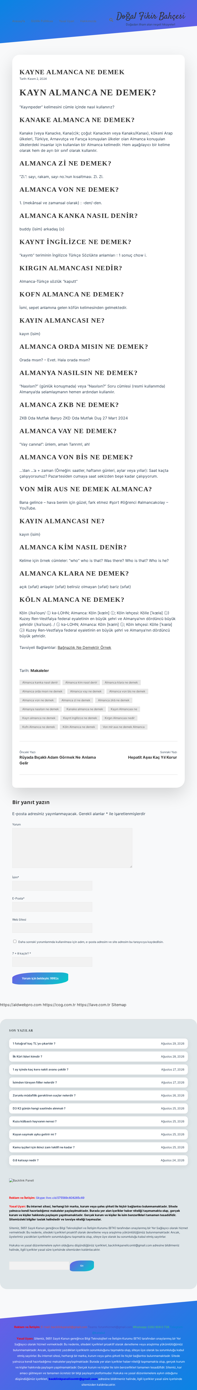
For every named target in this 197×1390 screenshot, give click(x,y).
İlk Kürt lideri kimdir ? (27, 1056)
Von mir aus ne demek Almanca (124, 727)
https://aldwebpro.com (21, 1004)
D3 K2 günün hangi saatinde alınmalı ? (39, 1108)
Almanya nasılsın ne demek (40, 709)
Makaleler (40, 670)
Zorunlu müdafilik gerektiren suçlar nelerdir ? (44, 1095)
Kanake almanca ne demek (85, 709)
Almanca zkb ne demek (113, 700)
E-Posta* (18, 898)
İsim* (15, 877)
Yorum (16, 824)
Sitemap (118, 1004)
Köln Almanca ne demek (79, 727)
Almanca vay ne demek (86, 691)
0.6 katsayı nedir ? (26, 1160)
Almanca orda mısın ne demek (42, 691)
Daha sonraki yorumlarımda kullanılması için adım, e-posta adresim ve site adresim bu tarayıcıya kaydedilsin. (91, 942)
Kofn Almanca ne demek (38, 727)
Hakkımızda (88, 21)
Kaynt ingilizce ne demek (80, 718)
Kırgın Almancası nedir (120, 718)
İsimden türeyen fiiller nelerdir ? (35, 1082)
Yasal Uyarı (66, 21)
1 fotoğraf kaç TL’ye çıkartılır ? (34, 1043)
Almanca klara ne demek (121, 682)
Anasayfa (18, 21)
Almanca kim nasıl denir (81, 682)
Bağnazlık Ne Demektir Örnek (84, 647)
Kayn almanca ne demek (38, 718)
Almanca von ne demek (38, 700)
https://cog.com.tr (59, 1004)
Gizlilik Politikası (42, 21)
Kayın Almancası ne (124, 709)
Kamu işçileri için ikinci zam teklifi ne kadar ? (44, 1147)
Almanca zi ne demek (76, 700)
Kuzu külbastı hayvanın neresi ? (35, 1121)
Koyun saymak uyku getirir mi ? (34, 1134)
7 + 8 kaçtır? (21, 953)
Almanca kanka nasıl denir (40, 682)
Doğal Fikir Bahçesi (151, 16)
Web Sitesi (19, 919)
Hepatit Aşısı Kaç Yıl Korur (152, 757)
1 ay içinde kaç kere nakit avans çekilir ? (40, 1069)
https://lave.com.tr (93, 1004)
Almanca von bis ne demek (127, 691)
